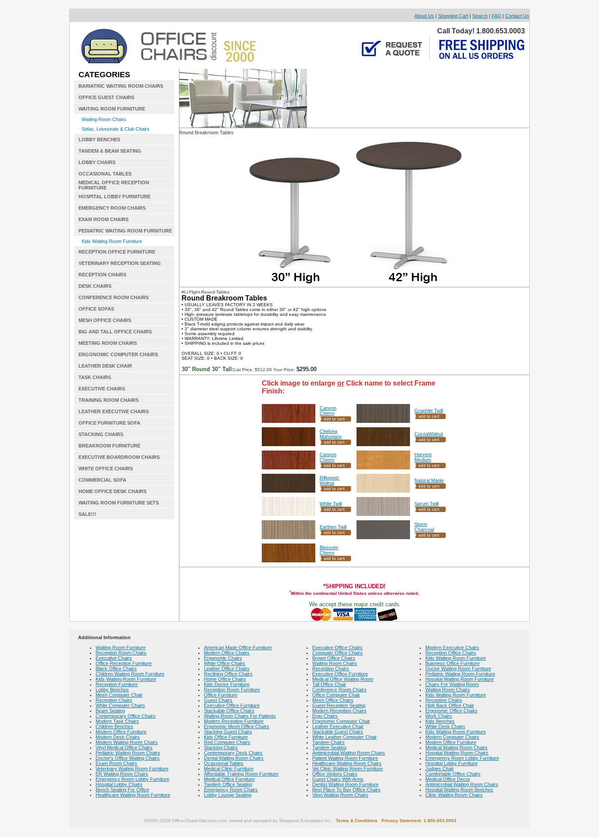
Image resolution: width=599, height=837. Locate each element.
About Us (424, 15)
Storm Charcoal (424, 527)
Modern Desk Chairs (118, 737)
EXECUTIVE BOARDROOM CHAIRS (119, 457)
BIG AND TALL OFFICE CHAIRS (115, 331)
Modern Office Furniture (121, 731)
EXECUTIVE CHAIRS (101, 388)
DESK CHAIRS (94, 286)
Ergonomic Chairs (223, 658)
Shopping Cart (453, 15)
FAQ (496, 15)
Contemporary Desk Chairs (233, 752)
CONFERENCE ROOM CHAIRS (113, 297)
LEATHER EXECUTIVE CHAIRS (113, 411)
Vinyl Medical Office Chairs (124, 747)
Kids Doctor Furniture (227, 684)
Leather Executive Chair (338, 726)
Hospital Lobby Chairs (119, 784)
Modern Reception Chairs (339, 710)
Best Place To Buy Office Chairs (346, 789)
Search (480, 15)
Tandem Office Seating (228, 784)
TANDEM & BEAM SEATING (109, 151)
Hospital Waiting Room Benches (459, 789)
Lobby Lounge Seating (227, 795)
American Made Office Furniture (238, 647)
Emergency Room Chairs (231, 789)
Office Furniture (220, 695)
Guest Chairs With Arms (338, 779)
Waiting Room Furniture (121, 647)
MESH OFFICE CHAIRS (104, 320)
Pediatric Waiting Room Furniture (460, 673)
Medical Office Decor (447, 779)
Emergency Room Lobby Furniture (132, 779)
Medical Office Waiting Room (342, 679)
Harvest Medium (422, 457)
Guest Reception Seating (338, 705)
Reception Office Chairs (450, 652)
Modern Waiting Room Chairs (127, 742)
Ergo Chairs (325, 716)
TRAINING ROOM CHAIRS (108, 400)
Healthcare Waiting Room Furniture (133, 795)
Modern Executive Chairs (452, 647)
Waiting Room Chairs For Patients (240, 716)
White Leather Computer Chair (344, 737)
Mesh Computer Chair (119, 695)
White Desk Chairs (445, 726)
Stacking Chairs (221, 747)
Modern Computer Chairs (452, 737)
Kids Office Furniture (226, 737)
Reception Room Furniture (232, 689)
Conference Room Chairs (339, 689)
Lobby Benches (112, 689)
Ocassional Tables (223, 763)
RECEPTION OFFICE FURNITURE (116, 251)
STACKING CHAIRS (100, 434)
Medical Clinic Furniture (228, 768)
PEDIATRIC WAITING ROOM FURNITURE (125, 230)
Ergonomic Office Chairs (451, 710)
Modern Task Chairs (117, 721)
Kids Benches (440, 721)
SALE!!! (87, 514)
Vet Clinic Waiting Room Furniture (347, 768)
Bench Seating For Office (122, 789)
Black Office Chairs (116, 668)
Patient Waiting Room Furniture (345, 758)
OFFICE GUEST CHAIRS (106, 97)
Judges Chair (439, 768)
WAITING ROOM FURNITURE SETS (118, 502)
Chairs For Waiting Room (452, 684)
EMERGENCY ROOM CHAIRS (112, 208)
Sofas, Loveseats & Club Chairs (116, 129)
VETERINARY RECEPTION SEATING (119, 263)
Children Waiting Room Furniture (130, 673)
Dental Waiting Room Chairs (234, 758)
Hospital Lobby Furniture (451, 763)
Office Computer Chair (336, 695)
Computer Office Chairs (337, 652)
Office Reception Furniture (124, 663)
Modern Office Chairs (227, 652)
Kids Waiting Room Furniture (112, 241)
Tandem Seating (329, 747)
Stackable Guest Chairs (337, 731)
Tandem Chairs (328, 742)
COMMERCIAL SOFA (102, 480)
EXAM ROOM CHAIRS (103, 219)
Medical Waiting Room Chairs (456, 747)
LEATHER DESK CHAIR (105, 365)
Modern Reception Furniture (234, 721)
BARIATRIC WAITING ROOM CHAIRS (120, 86)
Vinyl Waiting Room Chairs (340, 795)
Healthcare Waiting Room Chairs (347, 763)
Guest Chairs (218, 700)
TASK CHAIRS (94, 377)
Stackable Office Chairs (229, 710)
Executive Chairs (114, 658)
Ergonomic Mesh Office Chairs (236, 726)
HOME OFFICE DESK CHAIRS (112, 491)
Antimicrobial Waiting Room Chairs (348, 752)
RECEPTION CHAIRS (102, 274)
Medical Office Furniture (229, 779)
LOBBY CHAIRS (96, 162)
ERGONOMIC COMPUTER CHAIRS (118, 354)
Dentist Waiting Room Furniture (345, 784)
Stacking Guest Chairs (228, 731)
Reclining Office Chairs (228, 673)
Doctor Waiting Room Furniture (458, 668)
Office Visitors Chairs (334, 773)
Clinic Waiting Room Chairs (454, 795)
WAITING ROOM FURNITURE (111, 108)
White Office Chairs (224, 663)
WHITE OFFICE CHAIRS (105, 468)
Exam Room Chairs (116, 763)
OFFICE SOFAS (96, 308)
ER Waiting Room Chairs (122, 773)
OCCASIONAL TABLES (105, 173)
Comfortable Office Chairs (453, 773)
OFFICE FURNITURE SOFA (109, 423)
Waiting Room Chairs (104, 119)
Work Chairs (438, 716)
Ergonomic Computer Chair (341, 721)
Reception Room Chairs (121, 652)
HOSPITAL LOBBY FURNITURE (114, 196)
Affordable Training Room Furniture (241, 773)
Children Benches (114, 726)
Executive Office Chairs (337, 647)
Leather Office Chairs (227, 668)
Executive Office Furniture (232, 705)
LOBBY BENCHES (99, 139)
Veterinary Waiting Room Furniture (132, 768)
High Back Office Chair (449, 705)
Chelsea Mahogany (331, 434)
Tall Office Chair (329, 684)
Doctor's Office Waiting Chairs (128, 758)
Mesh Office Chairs (332, 700)
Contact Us (517, 15)
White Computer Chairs (120, 705)
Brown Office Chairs (333, 658)
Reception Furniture (117, 684)
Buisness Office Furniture (452, 663)
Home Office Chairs (225, 679)
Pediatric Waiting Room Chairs (128, 752)
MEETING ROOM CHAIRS (107, 343)
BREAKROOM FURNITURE (109, 445)
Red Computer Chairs (227, 742)
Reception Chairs (114, 700)
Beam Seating (110, 710)
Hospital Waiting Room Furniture (459, 679)
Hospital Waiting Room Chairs (456, 752)
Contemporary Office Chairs (126, 716)
